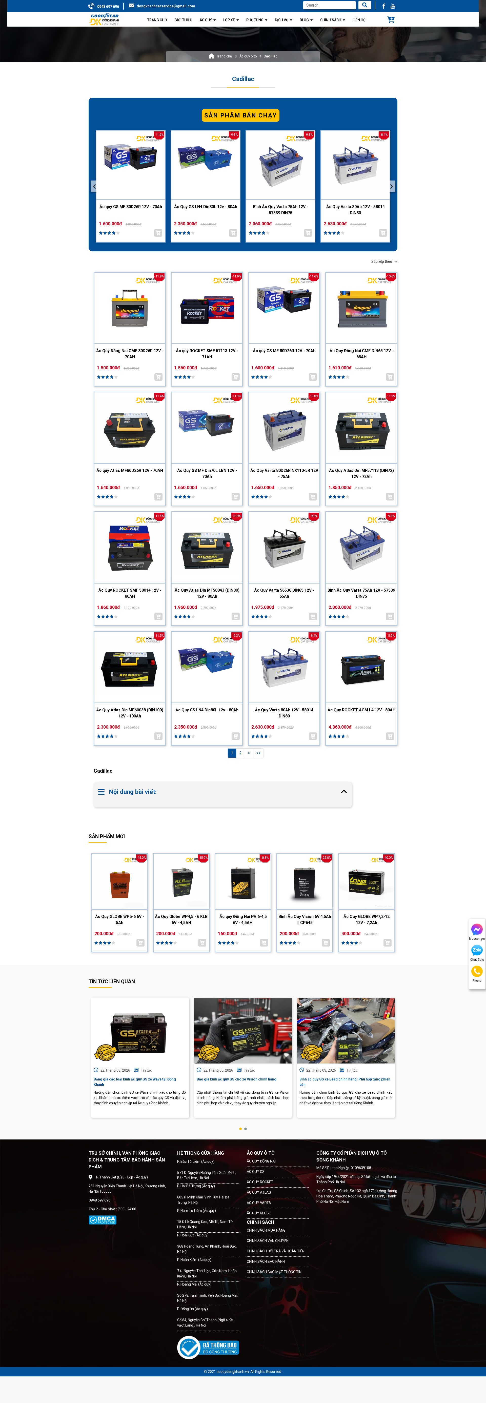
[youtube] (392, 6)
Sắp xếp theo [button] (381, 261)
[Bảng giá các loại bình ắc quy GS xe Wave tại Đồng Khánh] (140, 1031)
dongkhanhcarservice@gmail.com (166, 6)
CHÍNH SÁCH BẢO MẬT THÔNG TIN (274, 1272)
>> (258, 753)
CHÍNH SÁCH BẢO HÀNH (266, 1261)
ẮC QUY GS (256, 1172)
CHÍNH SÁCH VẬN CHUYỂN (268, 1241)
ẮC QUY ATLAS (259, 1192)
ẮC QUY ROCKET (260, 1182)
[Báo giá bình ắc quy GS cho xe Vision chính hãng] (243, 1031)
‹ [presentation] (94, 186)
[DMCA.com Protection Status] (102, 1220)
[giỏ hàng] (391, 20)
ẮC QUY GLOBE (259, 1213)
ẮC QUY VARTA (259, 1203)
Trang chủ (224, 56)
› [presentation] (391, 186)
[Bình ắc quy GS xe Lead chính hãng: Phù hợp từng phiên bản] (346, 1031)
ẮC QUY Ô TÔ (261, 1153)
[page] (383, 6)
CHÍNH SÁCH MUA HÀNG (266, 1230)
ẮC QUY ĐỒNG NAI (261, 1161)
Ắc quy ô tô (248, 56)
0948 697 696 (108, 7)
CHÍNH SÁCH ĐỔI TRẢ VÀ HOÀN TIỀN (276, 1251)
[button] (240, 1129)
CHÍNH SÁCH (260, 1222)
